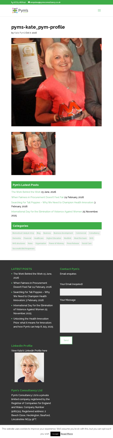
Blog (38, 233)
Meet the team (80, 238)
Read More (67, 434)
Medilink (67, 238)
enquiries (71, 273)
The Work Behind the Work (26, 192)
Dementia (17, 238)
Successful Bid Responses (23, 249)
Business (47, 233)
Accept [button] (55, 434)
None (30, 243)
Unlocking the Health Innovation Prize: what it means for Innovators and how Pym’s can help (32, 322)
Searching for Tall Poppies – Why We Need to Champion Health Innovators (52, 202)
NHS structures (19, 243)
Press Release (73, 243)
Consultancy (94, 233)
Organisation (40, 243)
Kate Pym (19, 33)
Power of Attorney (56, 243)
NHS (91, 238)
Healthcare (39, 238)
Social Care (87, 243)
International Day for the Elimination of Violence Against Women (46, 211)
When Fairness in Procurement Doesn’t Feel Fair (37, 197)
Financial (27, 238)
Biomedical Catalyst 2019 (23, 233)
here (44, 350)
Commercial (81, 233)
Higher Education (53, 238)
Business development (63, 233)
